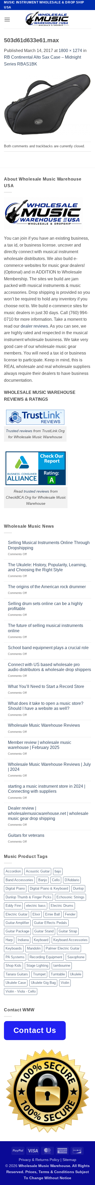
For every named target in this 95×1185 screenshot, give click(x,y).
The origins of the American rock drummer (47, 586)
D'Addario (72, 880)
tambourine (61, 965)
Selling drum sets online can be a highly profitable (45, 606)
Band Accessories (19, 880)
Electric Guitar (16, 914)
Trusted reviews (19, 431)
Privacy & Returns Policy (39, 1160)
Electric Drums (62, 906)
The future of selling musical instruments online (45, 628)
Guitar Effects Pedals (50, 923)
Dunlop (78, 888)
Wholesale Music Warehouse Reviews (44, 725)
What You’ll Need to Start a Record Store (46, 686)
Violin (65, 983)
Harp (9, 940)
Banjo (42, 880)
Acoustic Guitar (38, 871)
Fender (70, 914)
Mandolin (34, 948)
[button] (7, 19)
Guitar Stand (44, 931)
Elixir (36, 914)
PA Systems (15, 957)
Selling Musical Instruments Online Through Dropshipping (49, 545)
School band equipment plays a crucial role (48, 647)
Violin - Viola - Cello (21, 991)
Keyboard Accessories (70, 940)
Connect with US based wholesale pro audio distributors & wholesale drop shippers (49, 667)
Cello (56, 880)
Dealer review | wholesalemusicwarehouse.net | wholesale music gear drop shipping (48, 813)
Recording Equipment (46, 957)
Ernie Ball (52, 914)
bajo (58, 871)
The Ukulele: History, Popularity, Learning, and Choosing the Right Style (47, 567)
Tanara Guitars (17, 974)
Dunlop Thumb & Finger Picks (28, 897)
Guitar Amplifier (17, 923)
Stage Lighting (37, 965)
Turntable (58, 974)
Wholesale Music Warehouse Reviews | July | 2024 (49, 767)
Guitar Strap (68, 931)
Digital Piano (15, 888)
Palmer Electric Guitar (62, 948)
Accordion (13, 871)
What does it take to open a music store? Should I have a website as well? (45, 706)
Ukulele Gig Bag (43, 983)
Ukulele (75, 974)
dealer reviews (34, 326)
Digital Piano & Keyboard (49, 888)
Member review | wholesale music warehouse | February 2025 (39, 745)
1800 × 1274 (70, 50)
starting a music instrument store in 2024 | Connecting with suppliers (46, 789)
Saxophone (75, 957)
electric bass (36, 906)
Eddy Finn (13, 906)
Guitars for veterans (26, 835)
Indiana (23, 940)
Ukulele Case (16, 983)
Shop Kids (13, 965)
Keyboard (41, 940)
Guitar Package (17, 931)
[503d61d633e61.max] (47, 104)
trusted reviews (36, 491)
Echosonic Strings (70, 897)
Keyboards (14, 948)
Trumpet (39, 974)
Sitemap (69, 1160)
